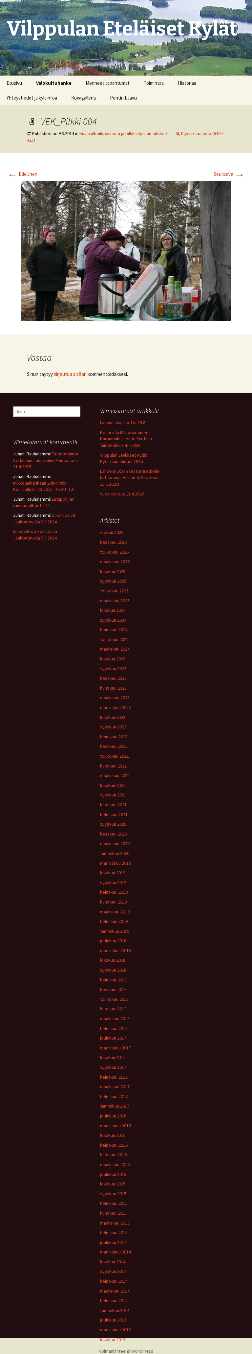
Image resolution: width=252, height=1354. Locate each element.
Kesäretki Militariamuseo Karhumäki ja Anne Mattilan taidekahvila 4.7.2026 (126, 438)
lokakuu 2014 (112, 1262)
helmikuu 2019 (114, 921)
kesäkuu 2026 (113, 542)
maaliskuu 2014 (115, 1291)
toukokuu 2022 (114, 756)
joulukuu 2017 (113, 1038)
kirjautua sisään (70, 374)
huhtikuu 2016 (113, 1155)
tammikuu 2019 (114, 931)
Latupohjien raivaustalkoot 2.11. (43, 502)
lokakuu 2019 (112, 873)
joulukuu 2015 (113, 1174)
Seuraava (229, 174)
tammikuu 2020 (114, 853)
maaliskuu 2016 (115, 1164)
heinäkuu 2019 (114, 892)
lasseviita (22, 531)
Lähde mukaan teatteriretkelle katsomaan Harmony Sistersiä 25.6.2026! (129, 477)
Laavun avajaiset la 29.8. (123, 422)
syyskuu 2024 (113, 620)
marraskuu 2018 (115, 950)
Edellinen (22, 174)
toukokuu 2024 (114, 639)
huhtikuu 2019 (113, 902)
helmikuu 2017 (114, 1096)
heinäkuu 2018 (114, 980)
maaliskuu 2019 (115, 912)
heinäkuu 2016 (114, 1145)
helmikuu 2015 (114, 1232)
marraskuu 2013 (115, 1330)
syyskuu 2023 (113, 669)
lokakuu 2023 (112, 659)
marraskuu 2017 (115, 1048)
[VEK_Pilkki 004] (126, 250)
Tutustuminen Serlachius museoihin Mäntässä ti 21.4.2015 (45, 460)
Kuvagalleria (83, 98)
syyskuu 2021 (113, 795)
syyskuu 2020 (113, 824)
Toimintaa (154, 83)
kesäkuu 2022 (113, 746)
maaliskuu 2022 (115, 775)
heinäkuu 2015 (114, 1203)
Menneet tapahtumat (108, 83)
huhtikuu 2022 (113, 766)
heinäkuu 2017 (114, 1077)
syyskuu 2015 (113, 1194)
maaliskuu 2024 (115, 649)
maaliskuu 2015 (115, 1223)
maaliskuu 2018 (115, 1018)
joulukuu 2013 (113, 1320)
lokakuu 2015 (112, 1184)
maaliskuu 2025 (115, 601)
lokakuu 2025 (112, 571)
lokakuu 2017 (112, 1057)
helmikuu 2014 (114, 1300)
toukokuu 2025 (114, 591)
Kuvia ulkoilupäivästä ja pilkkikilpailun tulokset (124, 133)
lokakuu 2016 (112, 1135)
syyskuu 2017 (113, 1067)
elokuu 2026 (111, 532)
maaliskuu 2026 (115, 561)
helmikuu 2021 (114, 814)
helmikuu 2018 (114, 1028)
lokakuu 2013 (112, 1340)
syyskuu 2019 (113, 882)
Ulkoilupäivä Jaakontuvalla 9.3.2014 (44, 518)
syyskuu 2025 (113, 581)
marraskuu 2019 (115, 863)
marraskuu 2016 (115, 1126)
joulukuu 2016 (113, 1116)
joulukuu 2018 (113, 941)
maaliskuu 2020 (115, 843)
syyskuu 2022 (113, 727)
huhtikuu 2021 (113, 805)
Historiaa (187, 83)
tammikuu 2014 (114, 1310)
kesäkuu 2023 (113, 678)
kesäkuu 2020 (113, 834)
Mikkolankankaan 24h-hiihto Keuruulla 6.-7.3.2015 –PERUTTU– (44, 486)
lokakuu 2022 (112, 717)
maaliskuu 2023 (115, 697)
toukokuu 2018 (114, 999)
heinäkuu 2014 (114, 1281)
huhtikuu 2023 (113, 688)
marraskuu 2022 (115, 707)
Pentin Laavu (123, 98)
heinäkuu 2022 (114, 737)
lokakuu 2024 (112, 610)
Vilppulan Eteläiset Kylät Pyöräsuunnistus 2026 (123, 458)
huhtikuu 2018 (113, 1009)
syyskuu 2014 (113, 1271)
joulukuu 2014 (113, 1242)
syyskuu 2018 (113, 970)
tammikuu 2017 (114, 1106)
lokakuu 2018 (112, 960)
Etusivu (14, 83)
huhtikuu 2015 (113, 1213)
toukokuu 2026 (114, 552)
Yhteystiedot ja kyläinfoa (32, 98)
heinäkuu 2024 (114, 629)
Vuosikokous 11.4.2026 (122, 494)
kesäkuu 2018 (113, 989)
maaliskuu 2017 (115, 1087)
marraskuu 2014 (115, 1252)
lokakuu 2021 (112, 785)
